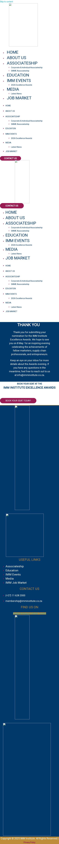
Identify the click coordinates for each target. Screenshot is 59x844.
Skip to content (6, 2)
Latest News (16, 94)
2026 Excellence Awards (21, 85)
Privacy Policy (29, 842)
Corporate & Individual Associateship (27, 67)
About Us (16, 57)
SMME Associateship (20, 71)
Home (12, 52)
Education (18, 75)
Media (13, 89)
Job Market (19, 98)
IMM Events (19, 80)
